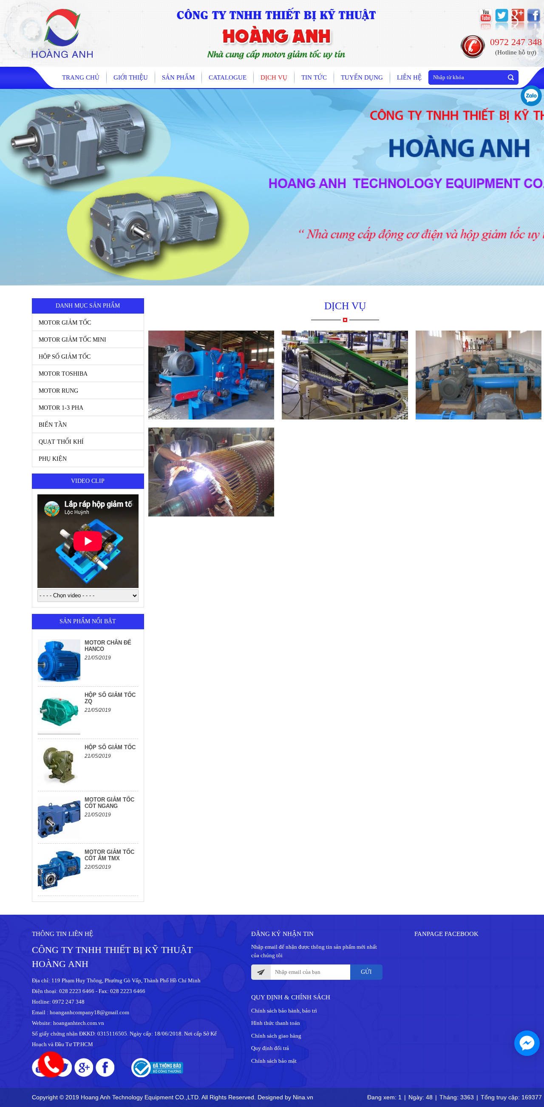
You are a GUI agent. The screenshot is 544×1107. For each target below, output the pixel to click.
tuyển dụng (362, 77)
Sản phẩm (178, 77)
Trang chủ (80, 77)
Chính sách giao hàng (276, 1036)
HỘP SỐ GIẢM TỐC (65, 357)
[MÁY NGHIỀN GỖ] (211, 375)
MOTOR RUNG (58, 391)
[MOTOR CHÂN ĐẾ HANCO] (59, 660)
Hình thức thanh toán (275, 1023)
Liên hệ (409, 77)
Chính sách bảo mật (274, 1061)
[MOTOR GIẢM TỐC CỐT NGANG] (59, 817)
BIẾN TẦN (53, 425)
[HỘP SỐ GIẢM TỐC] (59, 765)
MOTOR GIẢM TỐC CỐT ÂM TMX (109, 855)
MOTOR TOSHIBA (63, 374)
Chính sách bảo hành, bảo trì (284, 1010)
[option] (88, 661)
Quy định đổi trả (270, 1048)
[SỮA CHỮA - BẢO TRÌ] (211, 472)
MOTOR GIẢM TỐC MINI (72, 340)
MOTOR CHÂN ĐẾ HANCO (108, 645)
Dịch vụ (274, 77)
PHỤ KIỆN (53, 459)
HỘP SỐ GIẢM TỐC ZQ (110, 698)
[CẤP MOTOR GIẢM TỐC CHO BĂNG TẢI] (345, 375)
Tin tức (314, 77)
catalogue (227, 77)
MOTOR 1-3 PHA (61, 408)
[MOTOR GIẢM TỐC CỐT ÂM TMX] (59, 870)
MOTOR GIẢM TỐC (65, 323)
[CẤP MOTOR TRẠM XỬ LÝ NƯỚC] (478, 375)
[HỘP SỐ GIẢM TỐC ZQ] (59, 713)
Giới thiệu (130, 77)
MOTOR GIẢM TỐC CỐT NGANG (109, 802)
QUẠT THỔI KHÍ (61, 442)
